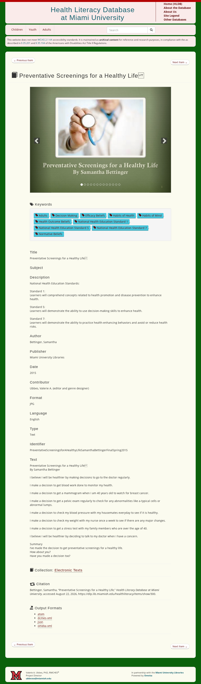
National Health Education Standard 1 (103, 221)
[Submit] (151, 30)
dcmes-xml (45, 618)
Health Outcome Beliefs (54, 221)
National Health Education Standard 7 (122, 228)
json (40, 622)
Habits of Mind (152, 215)
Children (17, 29)
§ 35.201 (25, 43)
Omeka (148, 675)
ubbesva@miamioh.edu (38, 678)
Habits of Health (123, 215)
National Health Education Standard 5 (64, 228)
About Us (170, 12)
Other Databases (175, 19)
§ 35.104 (40, 43)
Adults (47, 29)
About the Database (177, 8)
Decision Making (66, 215)
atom (41, 614)
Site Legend (171, 15)
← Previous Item (23, 60)
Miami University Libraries (169, 672)
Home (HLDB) (173, 4)
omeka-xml (45, 626)
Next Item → (180, 62)
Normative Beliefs (50, 234)
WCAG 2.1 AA (45, 39)
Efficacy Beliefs (95, 215)
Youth (33, 29)
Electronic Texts (68, 570)
